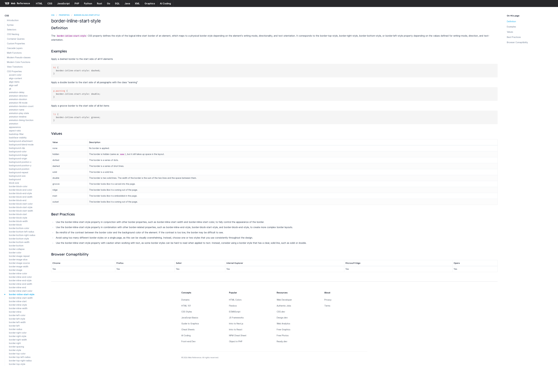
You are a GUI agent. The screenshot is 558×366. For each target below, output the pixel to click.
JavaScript (63, 3)
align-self (13, 85)
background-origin (18, 158)
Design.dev (282, 317)
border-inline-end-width (20, 284)
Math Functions (14, 53)
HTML (39, 3)
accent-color (15, 75)
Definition (511, 21)
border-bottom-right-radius (22, 235)
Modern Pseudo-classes (19, 57)
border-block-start (18, 214)
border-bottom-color (19, 228)
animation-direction (18, 96)
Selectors (11, 29)
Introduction (13, 20)
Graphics (150, 3)
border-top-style (17, 364)
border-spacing (16, 346)
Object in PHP (235, 341)
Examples (511, 26)
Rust (99, 3)
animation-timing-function (21, 120)
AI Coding (165, 3)
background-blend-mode (21, 144)
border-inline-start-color (20, 291)
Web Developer (284, 299)
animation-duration (18, 99)
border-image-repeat (19, 256)
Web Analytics (283, 323)
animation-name (16, 109)
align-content (15, 78)
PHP (77, 3)
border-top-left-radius (20, 357)
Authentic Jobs (284, 305)
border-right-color (18, 332)
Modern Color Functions (18, 62)
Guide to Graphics (190, 323)
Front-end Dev (188, 341)
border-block (15, 224)
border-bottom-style (19, 238)
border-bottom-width (19, 242)
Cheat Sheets (188, 329)
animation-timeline (17, 116)
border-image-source (19, 263)
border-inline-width (18, 308)
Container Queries (16, 39)
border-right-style (17, 336)
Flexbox (233, 305)
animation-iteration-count (21, 106)
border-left (14, 325)
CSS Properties (14, 71)
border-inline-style (18, 305)
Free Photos (283, 335)
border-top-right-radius (20, 360)
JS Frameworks (236, 317)
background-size (17, 176)
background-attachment (21, 141)
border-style (15, 350)
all (10, 89)
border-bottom (16, 245)
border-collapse (17, 249)
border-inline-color (18, 273)
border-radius (15, 329)
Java (127, 3)
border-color (15, 252)
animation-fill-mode (18, 102)
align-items (14, 82)
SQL (117, 3)
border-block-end (17, 200)
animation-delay (16, 92)
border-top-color (17, 353)
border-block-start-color (21, 204)
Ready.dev (282, 341)
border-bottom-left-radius (21, 231)
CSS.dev (281, 311)
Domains (185, 299)
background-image (18, 155)
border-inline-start (18, 301)
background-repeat (18, 172)
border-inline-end (17, 287)
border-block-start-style (20, 207)
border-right (15, 343)
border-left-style (17, 319)
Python (88, 3)
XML (137, 3)
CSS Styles (186, 311)
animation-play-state (19, 113)
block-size (14, 183)
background (15, 179)
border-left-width (17, 322)
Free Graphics (283, 329)
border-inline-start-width (21, 298)
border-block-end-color (20, 190)
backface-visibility (18, 137)
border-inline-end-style (20, 280)
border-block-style (18, 217)
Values (510, 32)
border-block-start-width (21, 210)
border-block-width (18, 221)
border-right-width (18, 339)
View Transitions (15, 66)
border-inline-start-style (21, 294)
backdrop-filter (16, 134)
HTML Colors (235, 299)
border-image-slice (18, 259)
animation (13, 123)
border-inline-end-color (20, 277)
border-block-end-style (20, 193)
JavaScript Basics (189, 317)
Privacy (327, 299)
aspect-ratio (15, 130)
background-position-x (20, 162)
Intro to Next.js (236, 323)
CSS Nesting (13, 34)
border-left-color (17, 315)
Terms (327, 305)
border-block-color (18, 186)
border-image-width (18, 266)
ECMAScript (234, 311)
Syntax (10, 25)
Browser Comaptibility (517, 42)
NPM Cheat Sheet (237, 335)
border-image (15, 270)
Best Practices (514, 37)
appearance (15, 127)
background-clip (17, 148)
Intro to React (235, 329)
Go (108, 3)
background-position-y (20, 165)
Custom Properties (16, 43)
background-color (18, 151)
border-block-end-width (20, 197)
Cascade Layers (15, 48)
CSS (49, 3)
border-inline (15, 312)
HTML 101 (186, 305)
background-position (19, 169)
